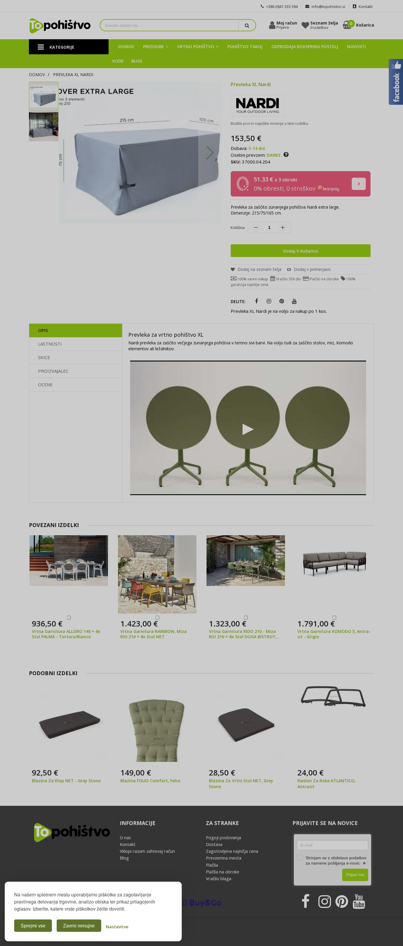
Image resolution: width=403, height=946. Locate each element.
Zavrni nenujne (79, 925)
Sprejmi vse (33, 925)
